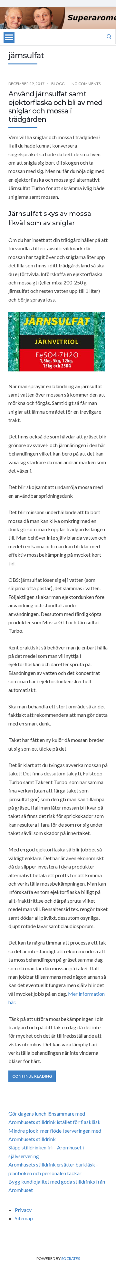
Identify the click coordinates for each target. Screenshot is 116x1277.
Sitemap (24, 1218)
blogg (58, 83)
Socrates (70, 1258)
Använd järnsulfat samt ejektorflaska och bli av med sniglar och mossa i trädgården (55, 107)
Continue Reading (32, 1076)
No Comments (86, 83)
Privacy (23, 1210)
